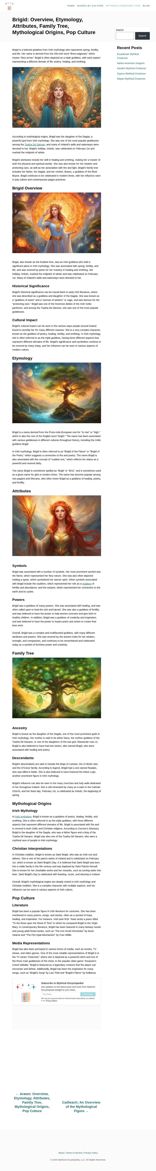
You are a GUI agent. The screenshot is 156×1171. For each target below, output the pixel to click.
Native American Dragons (131, 63)
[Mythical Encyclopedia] (27, 6)
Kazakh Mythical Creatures (131, 68)
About (61, 1153)
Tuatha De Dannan (35, 144)
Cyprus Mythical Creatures (131, 73)
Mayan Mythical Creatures (131, 78)
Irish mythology (23, 816)
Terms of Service (74, 1153)
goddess (86, 583)
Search (120, 30)
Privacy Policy (91, 1153)
